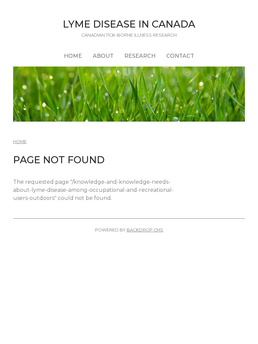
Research (140, 56)
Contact (180, 56)
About (103, 56)
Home (73, 56)
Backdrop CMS (145, 229)
